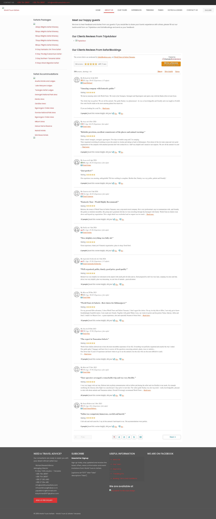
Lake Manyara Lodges (43, 85)
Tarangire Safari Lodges (44, 90)
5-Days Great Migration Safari (47, 63)
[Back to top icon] (180, 513)
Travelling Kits (118, 474)
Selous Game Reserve (43, 126)
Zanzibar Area (40, 103)
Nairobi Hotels (40, 130)
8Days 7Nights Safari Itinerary (46, 45)
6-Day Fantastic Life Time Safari (48, 49)
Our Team (117, 464)
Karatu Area (39, 99)
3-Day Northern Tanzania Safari (47, 58)
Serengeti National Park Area (46, 94)
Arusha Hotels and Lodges (45, 81)
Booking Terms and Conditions (125, 478)
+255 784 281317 (23, 2)
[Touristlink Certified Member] (122, 491)
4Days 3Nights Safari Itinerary (46, 27)
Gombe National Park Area (45, 112)
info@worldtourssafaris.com (59, 2)
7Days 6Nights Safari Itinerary (46, 40)
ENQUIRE (208, 10)
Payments (117, 469)
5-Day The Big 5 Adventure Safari (48, 54)
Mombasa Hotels (41, 135)
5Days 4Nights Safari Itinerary (46, 31)
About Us (116, 459)
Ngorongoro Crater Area (44, 108)
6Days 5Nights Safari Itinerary (46, 36)
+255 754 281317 (39, 2)
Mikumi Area (40, 121)
